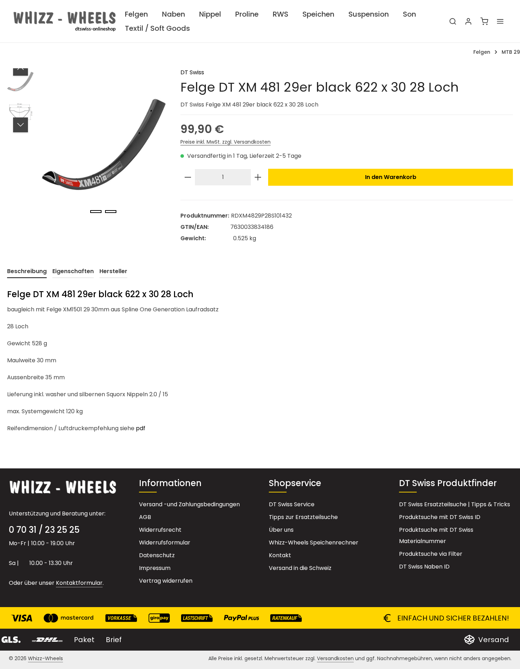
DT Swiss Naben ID (424, 567)
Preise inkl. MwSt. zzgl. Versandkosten (225, 141)
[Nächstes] (20, 124)
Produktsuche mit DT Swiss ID (439, 517)
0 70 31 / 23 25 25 (44, 530)
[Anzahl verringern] (187, 177)
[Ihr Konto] (468, 21)
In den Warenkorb (390, 177)
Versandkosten (335, 658)
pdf (140, 428)
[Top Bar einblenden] (500, 21)
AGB (145, 517)
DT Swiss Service (291, 504)
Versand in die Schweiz (300, 568)
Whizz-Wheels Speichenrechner (313, 542)
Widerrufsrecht (160, 530)
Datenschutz (157, 555)
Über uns (281, 530)
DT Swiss (192, 72)
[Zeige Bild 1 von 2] (96, 211)
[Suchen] (453, 21)
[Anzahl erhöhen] (257, 177)
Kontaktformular (79, 583)
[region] (86, 144)
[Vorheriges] (20, 68)
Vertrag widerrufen (165, 581)
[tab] (27, 271)
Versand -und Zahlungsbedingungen (189, 504)
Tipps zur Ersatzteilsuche (303, 517)
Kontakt (280, 555)
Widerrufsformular (164, 542)
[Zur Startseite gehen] (64, 21)
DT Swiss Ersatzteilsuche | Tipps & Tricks (454, 504)
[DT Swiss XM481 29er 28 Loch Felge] (103, 144)
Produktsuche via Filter (430, 554)
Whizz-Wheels (45, 658)
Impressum (155, 568)
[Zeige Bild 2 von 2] (110, 211)
